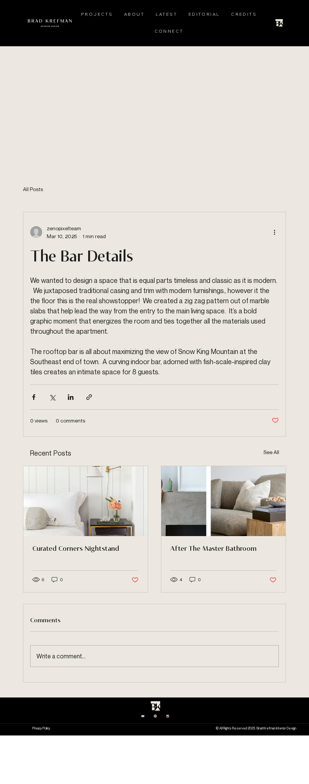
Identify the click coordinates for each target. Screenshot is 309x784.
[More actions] (274, 232)
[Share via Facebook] (33, 397)
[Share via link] (89, 397)
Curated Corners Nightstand (75, 548)
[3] (155, 716)
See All (271, 452)
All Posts (33, 189)
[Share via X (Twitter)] (52, 397)
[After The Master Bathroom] (223, 501)
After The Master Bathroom (213, 548)
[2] (143, 716)
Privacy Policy (41, 728)
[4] (168, 716)
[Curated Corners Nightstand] (85, 501)
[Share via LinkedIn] (70, 397)
